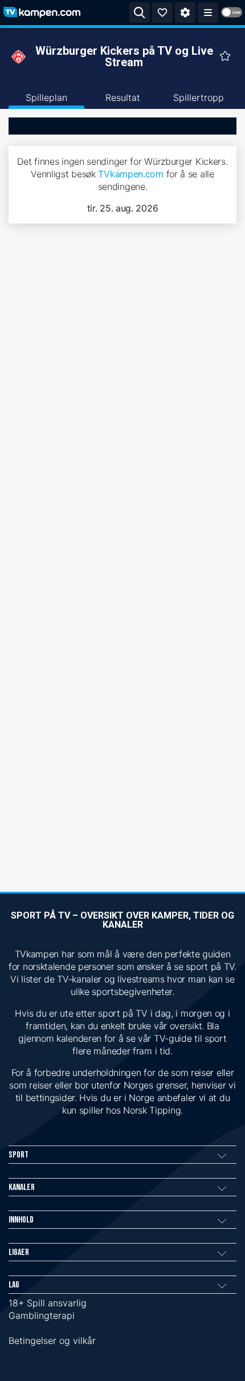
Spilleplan (46, 97)
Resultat (122, 97)
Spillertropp (198, 97)
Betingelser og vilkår (52, 1340)
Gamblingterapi (42, 1315)
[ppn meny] (208, 12)
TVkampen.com (130, 174)
